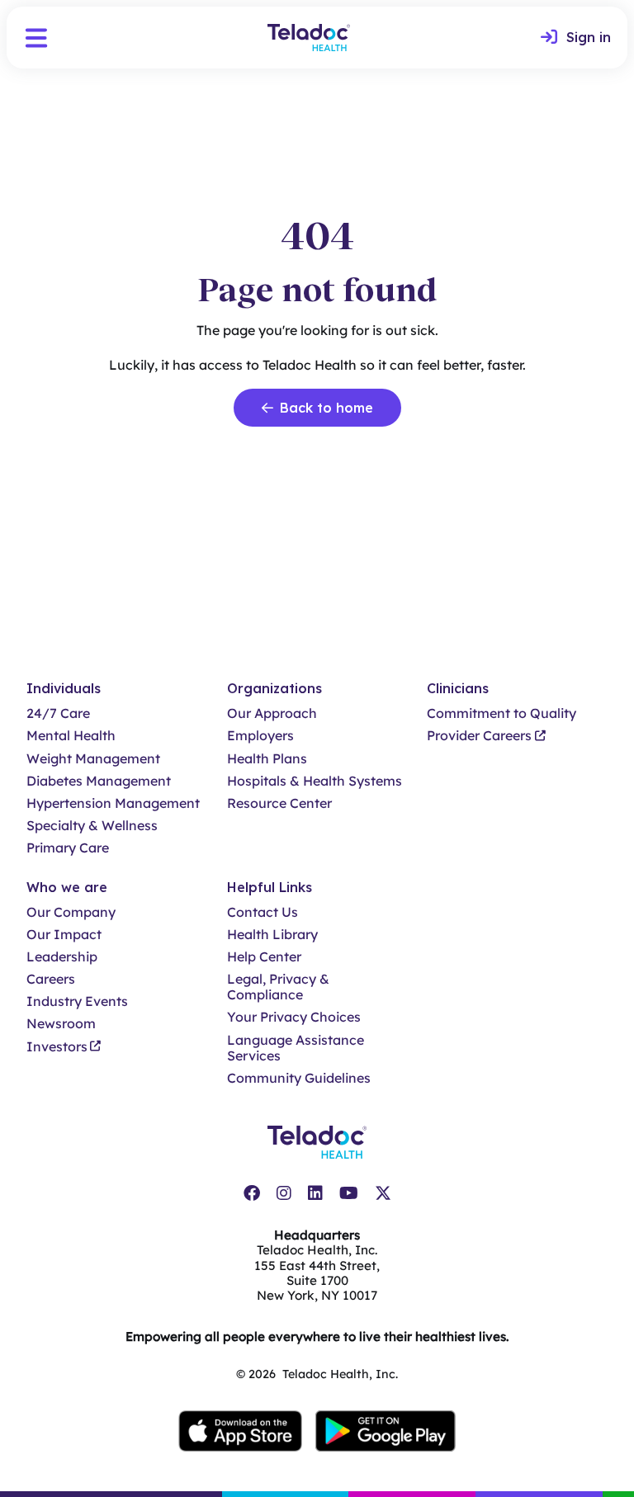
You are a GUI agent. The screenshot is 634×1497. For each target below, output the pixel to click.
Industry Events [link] (77, 1001)
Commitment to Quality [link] (501, 713)
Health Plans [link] (267, 759)
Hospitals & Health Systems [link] (314, 781)
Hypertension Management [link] (113, 803)
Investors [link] (57, 1047)
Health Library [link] (272, 934)
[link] (575, 38)
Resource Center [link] (279, 803)
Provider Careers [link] (479, 736)
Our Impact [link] (64, 934)
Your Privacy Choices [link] (294, 1017)
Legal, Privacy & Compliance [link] (278, 987)
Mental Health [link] (71, 736)
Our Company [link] (71, 912)
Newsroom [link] (61, 1024)
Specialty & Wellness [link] (92, 826)
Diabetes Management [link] (98, 781)
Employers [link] (260, 736)
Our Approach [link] (272, 713)
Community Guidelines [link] (299, 1078)
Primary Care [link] (67, 848)
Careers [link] (50, 979)
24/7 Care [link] (58, 713)
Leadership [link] (61, 957)
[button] (36, 38)
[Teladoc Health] (308, 37)
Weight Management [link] (93, 759)
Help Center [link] (264, 957)
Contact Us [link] (262, 912)
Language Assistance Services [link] (295, 1048)
